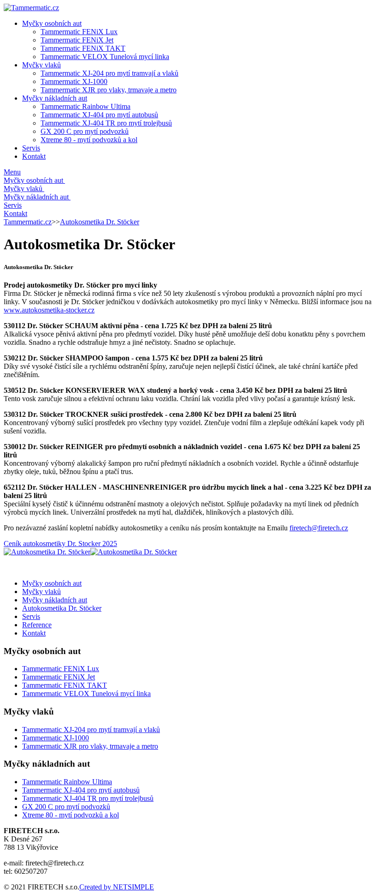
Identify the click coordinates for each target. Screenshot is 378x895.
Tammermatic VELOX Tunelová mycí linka (105, 56)
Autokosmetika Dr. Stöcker (99, 222)
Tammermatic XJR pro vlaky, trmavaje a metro (109, 90)
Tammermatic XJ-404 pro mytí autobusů (99, 115)
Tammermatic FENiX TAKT (83, 48)
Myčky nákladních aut (54, 98)
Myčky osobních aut (52, 23)
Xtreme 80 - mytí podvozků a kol (89, 140)
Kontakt (34, 156)
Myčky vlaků (41, 65)
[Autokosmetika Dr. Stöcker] (47, 552)
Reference (37, 625)
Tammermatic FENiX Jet (77, 40)
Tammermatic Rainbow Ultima (85, 106)
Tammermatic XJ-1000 (74, 81)
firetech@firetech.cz (318, 528)
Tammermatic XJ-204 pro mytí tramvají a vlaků (109, 73)
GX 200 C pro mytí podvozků (85, 131)
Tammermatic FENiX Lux (79, 32)
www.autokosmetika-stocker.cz (49, 310)
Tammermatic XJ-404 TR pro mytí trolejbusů (106, 123)
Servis (31, 148)
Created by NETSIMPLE (116, 887)
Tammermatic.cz (28, 222)
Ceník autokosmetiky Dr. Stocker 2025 (60, 543)
